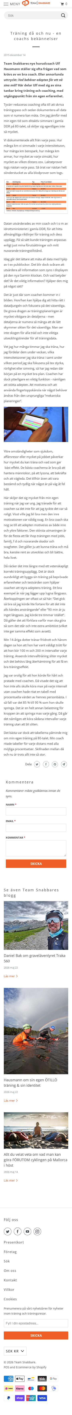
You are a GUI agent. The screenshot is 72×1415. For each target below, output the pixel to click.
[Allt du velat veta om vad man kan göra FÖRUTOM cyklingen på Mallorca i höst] (36, 1130)
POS (6, 1367)
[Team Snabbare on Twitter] (8, 1231)
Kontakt (10, 1280)
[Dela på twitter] (36, 764)
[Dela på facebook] (45, 764)
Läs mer (10, 976)
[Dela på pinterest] (54, 764)
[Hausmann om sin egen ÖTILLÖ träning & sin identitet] (36, 1031)
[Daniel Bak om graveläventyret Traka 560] (36, 925)
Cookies (10, 1299)
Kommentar (15, 837)
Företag (10, 1252)
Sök (7, 1261)
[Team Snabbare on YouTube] (28, 1231)
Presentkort (14, 1242)
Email (11, 821)
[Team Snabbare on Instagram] (38, 1231)
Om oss (10, 1270)
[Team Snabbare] (36, 4)
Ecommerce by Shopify (31, 1367)
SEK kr (12, 1351)
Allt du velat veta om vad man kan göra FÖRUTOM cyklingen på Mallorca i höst (35, 1160)
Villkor (9, 1289)
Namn (11, 804)
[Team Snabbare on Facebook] (18, 1231)
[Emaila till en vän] (63, 764)
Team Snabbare (24, 1362)
